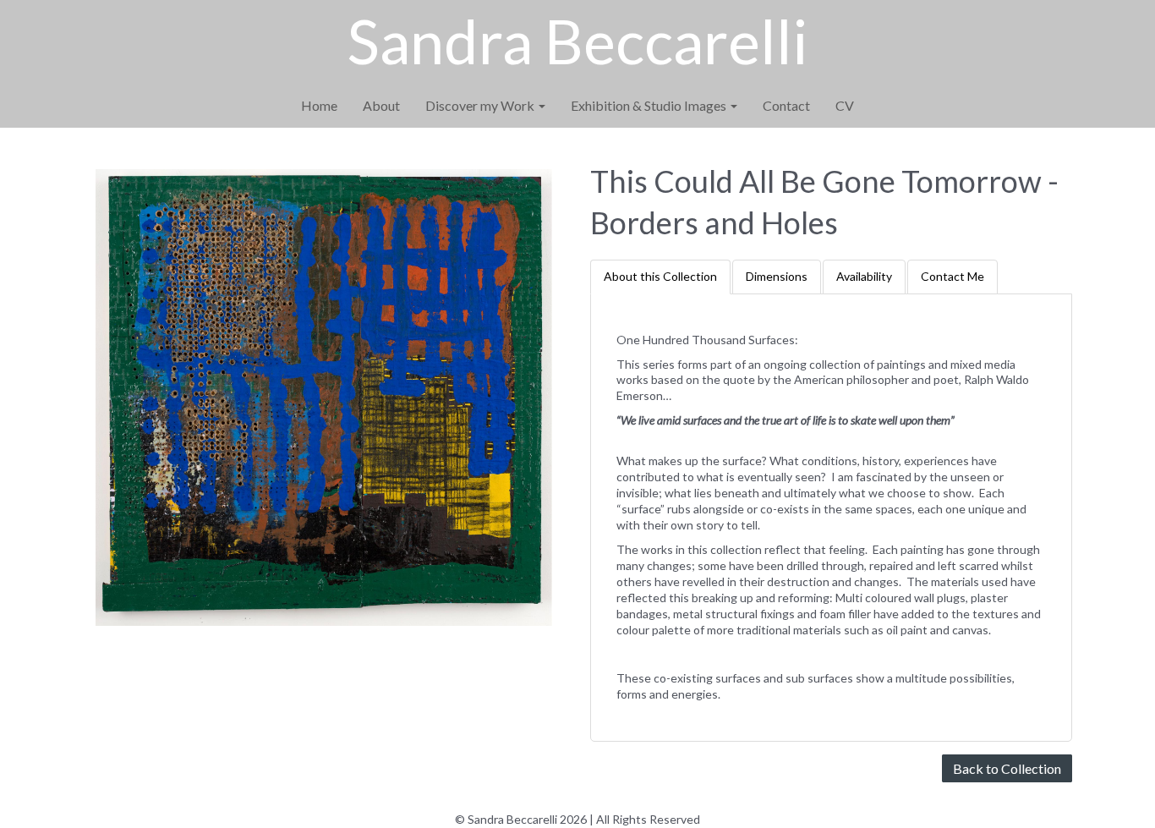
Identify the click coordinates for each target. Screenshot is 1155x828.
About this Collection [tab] (660, 276)
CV (844, 105)
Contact (786, 105)
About (381, 105)
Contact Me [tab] (952, 276)
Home (319, 105)
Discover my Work (481, 105)
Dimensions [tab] (776, 276)
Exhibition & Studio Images (650, 105)
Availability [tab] (864, 276)
